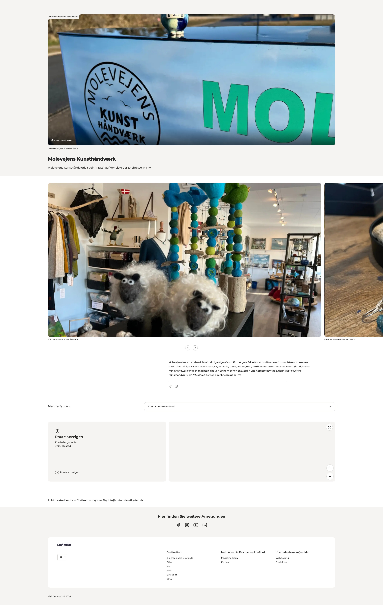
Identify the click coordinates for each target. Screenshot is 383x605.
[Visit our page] (178, 525)
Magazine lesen (229, 558)
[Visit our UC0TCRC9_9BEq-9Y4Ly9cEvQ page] (196, 525)
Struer (170, 579)
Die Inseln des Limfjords (180, 558)
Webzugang (282, 558)
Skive (169, 562)
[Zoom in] (330, 468)
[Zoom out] (330, 476)
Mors (169, 570)
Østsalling (172, 574)
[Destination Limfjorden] (64, 544)
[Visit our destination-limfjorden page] (204, 525)
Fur (168, 566)
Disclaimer (281, 562)
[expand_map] (329, 427)
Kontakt (225, 562)
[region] (252, 452)
